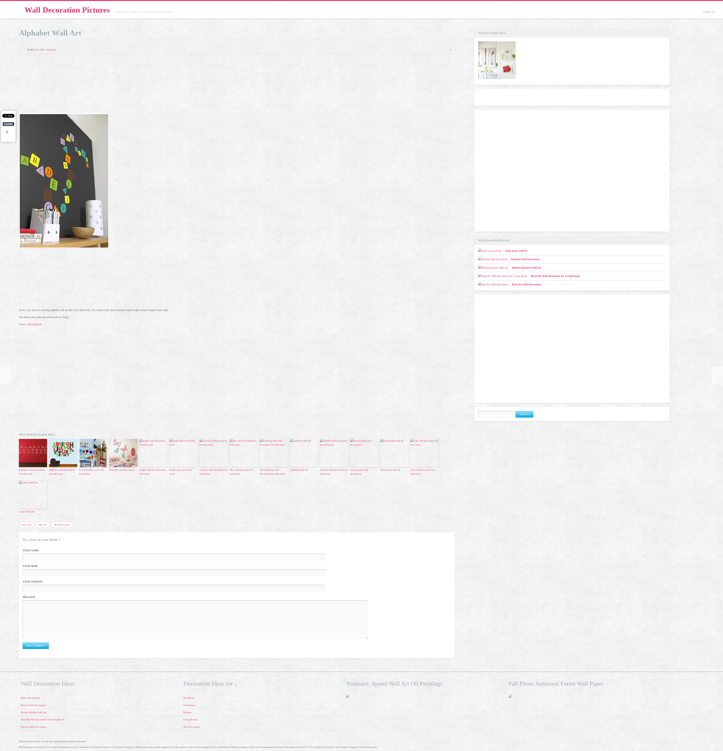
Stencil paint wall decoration (359, 471)
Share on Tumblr (8, 124)
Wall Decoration (62, 524)
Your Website (33, 581)
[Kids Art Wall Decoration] (493, 284)
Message (29, 597)
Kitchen (187, 712)
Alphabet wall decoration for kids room (32, 471)
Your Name (31, 550)
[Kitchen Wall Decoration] (492, 259)
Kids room (26, 524)
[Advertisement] (237, 84)
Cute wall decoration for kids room (422, 471)
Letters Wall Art (27, 511)
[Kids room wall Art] (490, 251)
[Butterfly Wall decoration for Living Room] (502, 276)
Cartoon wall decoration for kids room (214, 471)
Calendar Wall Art (299, 469)
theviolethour (35, 324)
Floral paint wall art (390, 469)
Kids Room (51, 50)
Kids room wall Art (517, 250)
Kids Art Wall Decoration (526, 284)
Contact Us (709, 11)
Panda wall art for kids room (180, 471)
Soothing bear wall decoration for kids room (272, 471)
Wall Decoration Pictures (67, 10)
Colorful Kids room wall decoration (91, 471)
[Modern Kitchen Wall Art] (497, 60)
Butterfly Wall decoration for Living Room (555, 276)
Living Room (190, 719)
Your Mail (30, 566)
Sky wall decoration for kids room (241, 471)
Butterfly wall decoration (122, 469)
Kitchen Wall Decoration (525, 259)
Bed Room (188, 698)
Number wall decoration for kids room (334, 471)
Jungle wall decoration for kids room (152, 471)
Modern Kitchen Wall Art (526, 267)
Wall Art (43, 524)
